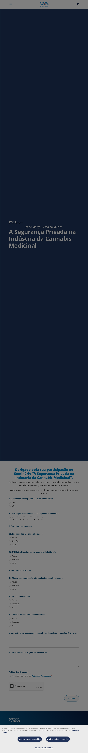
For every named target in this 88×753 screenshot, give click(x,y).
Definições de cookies (44, 747)
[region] (44, 739)
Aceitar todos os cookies (58, 739)
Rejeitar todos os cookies (30, 739)
